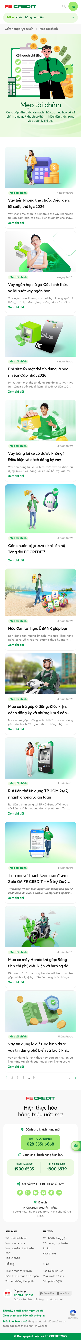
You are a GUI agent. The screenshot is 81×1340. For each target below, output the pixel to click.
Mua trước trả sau (53, 1276)
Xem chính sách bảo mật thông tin (24, 1315)
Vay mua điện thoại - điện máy (20, 1250)
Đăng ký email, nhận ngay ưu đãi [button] (23, 1310)
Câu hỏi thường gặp (54, 1238)
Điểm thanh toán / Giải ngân (22, 1276)
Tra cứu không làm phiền (20, 1281)
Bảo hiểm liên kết (53, 1271)
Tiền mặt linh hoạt (16, 1238)
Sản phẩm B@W (52, 1281)
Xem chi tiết (16, 223)
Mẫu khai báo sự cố (15, 1321)
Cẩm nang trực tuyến (55, 1243)
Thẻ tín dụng (13, 1258)
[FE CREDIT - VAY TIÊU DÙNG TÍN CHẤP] (20, 6)
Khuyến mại (49, 1253)
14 (34, 1077)
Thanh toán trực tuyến (19, 1271)
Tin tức (47, 1248)
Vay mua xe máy (15, 1243)
